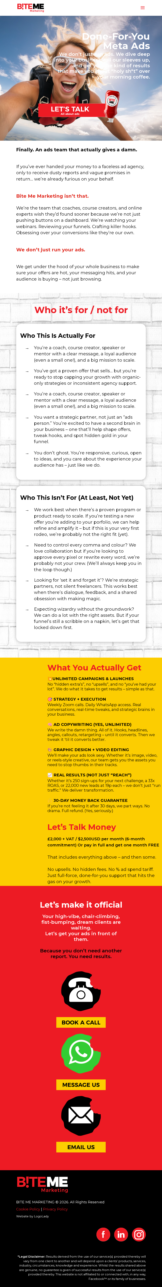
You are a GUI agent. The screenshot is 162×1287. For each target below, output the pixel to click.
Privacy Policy (55, 1209)
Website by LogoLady (32, 1216)
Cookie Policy (28, 1209)
